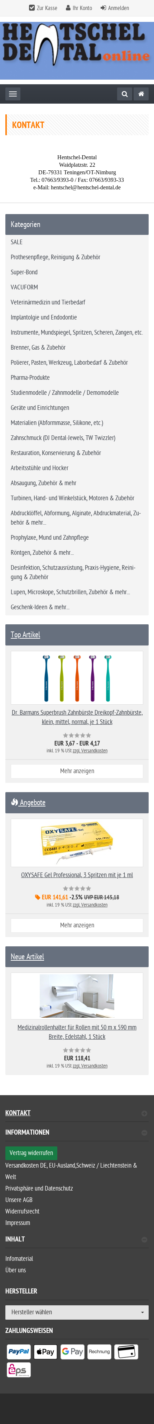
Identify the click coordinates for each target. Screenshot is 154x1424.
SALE (17, 242)
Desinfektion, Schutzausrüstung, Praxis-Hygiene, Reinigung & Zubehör (73, 572)
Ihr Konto (82, 8)
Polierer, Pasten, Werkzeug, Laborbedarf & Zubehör (69, 362)
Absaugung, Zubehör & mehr (43, 483)
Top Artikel (25, 634)
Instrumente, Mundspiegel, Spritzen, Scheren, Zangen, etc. (77, 332)
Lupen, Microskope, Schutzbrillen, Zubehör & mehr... (70, 592)
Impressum (17, 1223)
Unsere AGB (19, 1200)
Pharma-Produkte (30, 378)
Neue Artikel (27, 956)
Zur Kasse (47, 8)
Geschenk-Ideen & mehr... (40, 607)
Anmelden (118, 8)
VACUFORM (24, 287)
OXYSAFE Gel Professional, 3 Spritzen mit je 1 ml (77, 875)
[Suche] (124, 93)
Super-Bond (24, 272)
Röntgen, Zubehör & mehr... (42, 553)
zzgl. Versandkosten (90, 751)
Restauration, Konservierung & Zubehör (56, 453)
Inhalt (15, 1240)
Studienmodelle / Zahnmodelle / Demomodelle (65, 393)
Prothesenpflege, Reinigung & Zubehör (55, 257)
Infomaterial (19, 1259)
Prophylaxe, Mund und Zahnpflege (50, 537)
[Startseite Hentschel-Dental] (77, 50)
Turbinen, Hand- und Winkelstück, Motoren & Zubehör (72, 498)
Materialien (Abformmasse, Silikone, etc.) (57, 423)
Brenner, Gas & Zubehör (38, 347)
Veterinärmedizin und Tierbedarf (48, 302)
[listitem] (18, 1353)
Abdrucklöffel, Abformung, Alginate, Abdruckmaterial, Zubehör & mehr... (76, 518)
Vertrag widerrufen (31, 1153)
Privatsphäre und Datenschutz (39, 1188)
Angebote (31, 802)
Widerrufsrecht (22, 1211)
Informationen (27, 1133)
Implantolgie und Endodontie (44, 317)
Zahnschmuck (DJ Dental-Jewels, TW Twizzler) (63, 438)
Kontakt (17, 1114)
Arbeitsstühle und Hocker (39, 468)
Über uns (15, 1270)
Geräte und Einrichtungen (40, 408)
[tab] (77, 1135)
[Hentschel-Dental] (141, 93)
